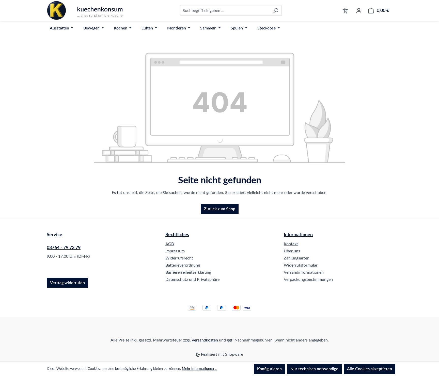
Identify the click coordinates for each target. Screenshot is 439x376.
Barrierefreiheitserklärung (188, 272)
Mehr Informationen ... (199, 369)
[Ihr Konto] (359, 11)
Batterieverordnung (182, 265)
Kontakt (291, 244)
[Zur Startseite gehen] (85, 10)
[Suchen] (276, 11)
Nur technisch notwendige (314, 369)
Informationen (298, 235)
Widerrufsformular (301, 265)
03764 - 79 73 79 (64, 248)
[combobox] (225, 11)
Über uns (292, 251)
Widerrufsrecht (179, 258)
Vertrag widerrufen (67, 283)
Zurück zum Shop (219, 209)
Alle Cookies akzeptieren (369, 369)
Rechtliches (177, 235)
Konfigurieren (269, 369)
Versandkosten (205, 340)
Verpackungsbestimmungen (308, 279)
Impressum (175, 251)
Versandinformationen (304, 272)
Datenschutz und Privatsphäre (192, 279)
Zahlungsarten (296, 258)
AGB (169, 244)
